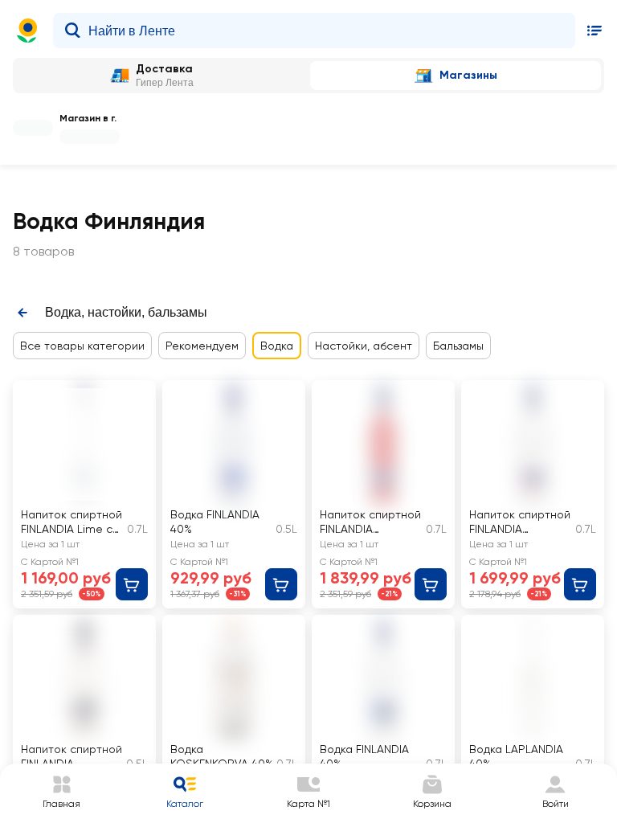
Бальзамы (458, 345)
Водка (276, 345)
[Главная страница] (27, 30)
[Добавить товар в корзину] (132, 584)
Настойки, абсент (363, 345)
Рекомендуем (202, 345)
